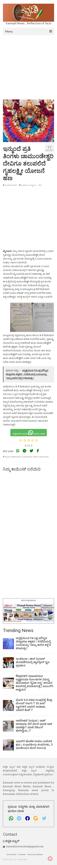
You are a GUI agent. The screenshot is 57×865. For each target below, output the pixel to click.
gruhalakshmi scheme (30, 457)
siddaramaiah (44, 457)
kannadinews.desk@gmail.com (25, 846)
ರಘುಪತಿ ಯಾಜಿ (11, 185)
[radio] (20, 441)
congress (7, 457)
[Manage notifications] (50, 858)
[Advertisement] (28, 65)
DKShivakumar (16, 457)
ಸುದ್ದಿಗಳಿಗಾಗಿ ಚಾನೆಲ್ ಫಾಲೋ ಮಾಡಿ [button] (28, 434)
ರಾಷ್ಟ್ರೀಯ (33, 185)
